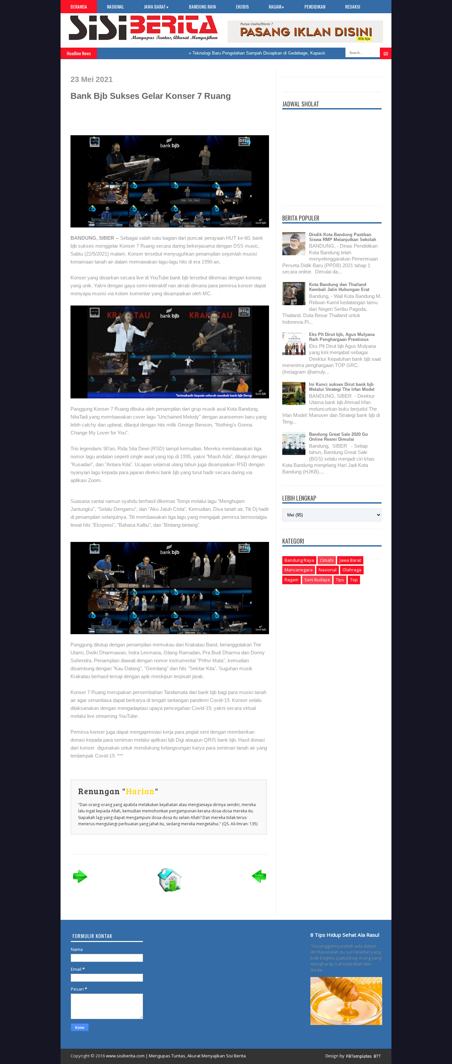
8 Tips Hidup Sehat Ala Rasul (344, 934)
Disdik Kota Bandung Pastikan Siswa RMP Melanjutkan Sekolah (342, 237)
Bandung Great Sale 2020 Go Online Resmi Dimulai (338, 437)
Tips (340, 580)
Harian (140, 791)
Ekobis (242, 6)
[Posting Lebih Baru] (80, 885)
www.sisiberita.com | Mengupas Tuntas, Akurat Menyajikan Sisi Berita (176, 1056)
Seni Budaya (317, 580)
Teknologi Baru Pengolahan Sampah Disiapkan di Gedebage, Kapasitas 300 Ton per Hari (262, 53)
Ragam (277, 6)
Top (354, 580)
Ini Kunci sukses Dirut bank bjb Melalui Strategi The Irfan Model (342, 387)
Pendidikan (314, 6)
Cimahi (327, 560)
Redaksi (352, 6)
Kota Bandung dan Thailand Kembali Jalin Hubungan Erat (339, 287)
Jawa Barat (156, 6)
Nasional (115, 6)
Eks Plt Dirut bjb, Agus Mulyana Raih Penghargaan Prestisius (342, 337)
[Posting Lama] (259, 885)
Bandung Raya (202, 6)
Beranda (78, 6)
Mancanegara (299, 570)
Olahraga (351, 570)
